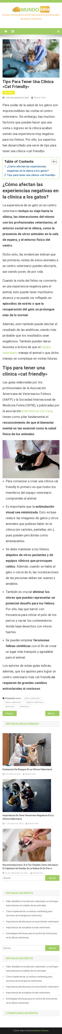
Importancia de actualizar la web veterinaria (28, 927)
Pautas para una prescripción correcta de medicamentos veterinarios (12, 713)
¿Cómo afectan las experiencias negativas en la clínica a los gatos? (28, 168)
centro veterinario (32, 698)
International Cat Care (37, 411)
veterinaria (9, 706)
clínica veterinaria (13, 702)
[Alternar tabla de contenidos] (52, 161)
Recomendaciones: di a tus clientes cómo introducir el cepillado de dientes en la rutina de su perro (30, 867)
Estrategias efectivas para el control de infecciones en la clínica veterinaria (31, 935)
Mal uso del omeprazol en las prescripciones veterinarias (54, 713)
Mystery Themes (41, 1031)
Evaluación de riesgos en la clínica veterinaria (27, 769)
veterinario (24, 706)
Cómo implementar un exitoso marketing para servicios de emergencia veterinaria (29, 913)
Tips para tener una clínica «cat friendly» (31, 175)
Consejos (8, 92)
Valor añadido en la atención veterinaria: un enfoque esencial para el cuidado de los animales (32, 903)
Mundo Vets (40, 97)
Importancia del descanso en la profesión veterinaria (32, 921)
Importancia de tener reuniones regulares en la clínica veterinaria (28, 817)
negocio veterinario (35, 702)
